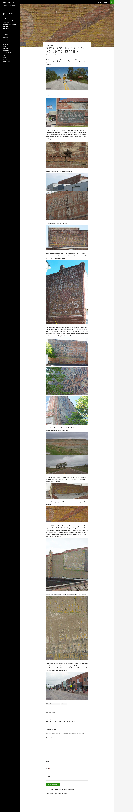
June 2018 (5, 44)
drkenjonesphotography (63, 55)
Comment (49, 738)
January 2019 (6, 39)
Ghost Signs (49, 45)
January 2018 (6, 48)
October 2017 (6, 50)
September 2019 (7, 37)
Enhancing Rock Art (7, 28)
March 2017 (6, 59)
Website (48, 776)
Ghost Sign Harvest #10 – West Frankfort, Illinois (60, 714)
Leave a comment (79, 55)
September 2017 (7, 52)
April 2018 (5, 46)
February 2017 (6, 61)
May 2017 (5, 55)
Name (48, 761)
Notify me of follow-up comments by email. (60, 789)
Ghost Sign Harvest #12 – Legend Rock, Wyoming (60, 720)
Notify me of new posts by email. (57, 793)
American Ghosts (9, 2)
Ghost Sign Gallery (103, 2)
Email (48, 768)
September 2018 (7, 42)
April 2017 (5, 57)
